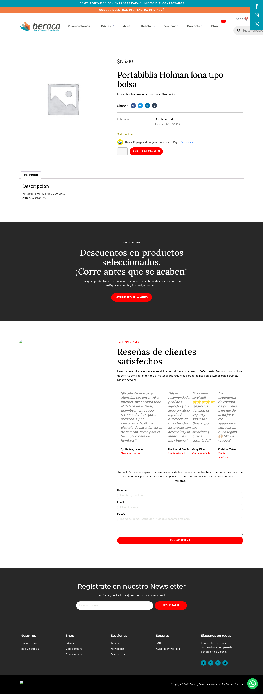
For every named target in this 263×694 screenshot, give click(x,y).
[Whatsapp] (218, 663)
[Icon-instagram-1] (210, 663)
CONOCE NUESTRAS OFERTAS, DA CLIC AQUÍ (131, 9)
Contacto (193, 26)
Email (120, 502)
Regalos (146, 26)
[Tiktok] (225, 663)
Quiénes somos (79, 26)
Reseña (121, 514)
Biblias (106, 26)
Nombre (122, 490)
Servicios (170, 26)
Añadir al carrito (146, 151)
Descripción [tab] (31, 175)
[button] (133, 105)
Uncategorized (164, 119)
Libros (125, 26)
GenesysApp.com (235, 684)
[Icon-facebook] (203, 663)
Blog (214, 26)
